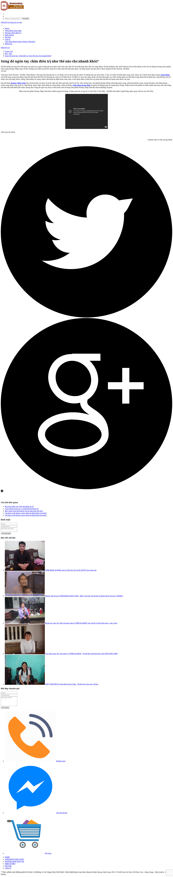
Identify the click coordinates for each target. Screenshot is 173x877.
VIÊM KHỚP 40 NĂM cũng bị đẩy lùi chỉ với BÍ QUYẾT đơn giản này (71, 570)
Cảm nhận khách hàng (13, 42)
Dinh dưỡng (9, 35)
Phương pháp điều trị (13, 33)
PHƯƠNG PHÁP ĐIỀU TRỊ (14, 861)
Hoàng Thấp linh (28, 42)
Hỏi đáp (8, 37)
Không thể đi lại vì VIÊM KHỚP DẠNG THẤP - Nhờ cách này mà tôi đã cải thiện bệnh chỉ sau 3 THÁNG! (84, 596)
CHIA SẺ (8, 868)
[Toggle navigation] (1, 25)
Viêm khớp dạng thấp (13, 31)
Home (7, 28)
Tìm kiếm (25, 18)
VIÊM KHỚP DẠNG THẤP (14, 859)
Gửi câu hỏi (5, 708)
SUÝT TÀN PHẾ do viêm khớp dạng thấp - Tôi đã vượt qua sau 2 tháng (71, 684)
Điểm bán (8, 44)
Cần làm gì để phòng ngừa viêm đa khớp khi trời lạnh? (26, 513)
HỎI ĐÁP (8, 866)
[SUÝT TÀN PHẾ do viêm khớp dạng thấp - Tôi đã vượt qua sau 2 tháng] (25, 684)
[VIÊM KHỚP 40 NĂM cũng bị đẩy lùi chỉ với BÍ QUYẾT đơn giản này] (25, 570)
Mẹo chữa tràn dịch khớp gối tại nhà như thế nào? (24, 511)
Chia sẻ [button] (7, 39)
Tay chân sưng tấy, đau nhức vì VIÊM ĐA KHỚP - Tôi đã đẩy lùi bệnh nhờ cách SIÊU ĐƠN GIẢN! (81, 654)
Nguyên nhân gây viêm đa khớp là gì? (19, 506)
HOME (7, 857)
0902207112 (5, 22)
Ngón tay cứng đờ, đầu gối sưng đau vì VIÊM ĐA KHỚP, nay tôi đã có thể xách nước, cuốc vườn (81, 623)
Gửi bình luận (6, 533)
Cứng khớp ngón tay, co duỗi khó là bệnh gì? (22, 509)
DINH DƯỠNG (10, 864)
